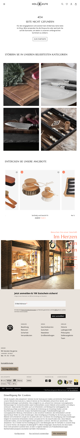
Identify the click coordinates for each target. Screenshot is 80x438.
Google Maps (70, 267)
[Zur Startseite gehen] (40, 4)
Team (63, 338)
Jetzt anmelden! (58, 316)
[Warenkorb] (76, 4)
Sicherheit (24, 333)
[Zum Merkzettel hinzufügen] (17, 172)
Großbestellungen (47, 335)
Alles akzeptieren (59, 433)
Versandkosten (26, 335)
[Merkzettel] (67, 4)
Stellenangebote (67, 335)
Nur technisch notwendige (39, 433)
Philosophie (65, 333)
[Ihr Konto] (71, 4)
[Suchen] (62, 4)
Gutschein (44, 330)
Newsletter (45, 333)
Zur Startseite (40, 39)
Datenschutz (9, 388)
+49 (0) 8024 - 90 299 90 (6, 353)
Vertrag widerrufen (9, 369)
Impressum (17, 388)
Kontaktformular (7, 363)
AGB (55, 310)
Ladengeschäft (66, 330)
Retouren (24, 330)
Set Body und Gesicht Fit (40, 215)
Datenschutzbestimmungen (28, 310)
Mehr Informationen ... (39, 429)
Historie (64, 327)
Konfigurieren (20, 433)
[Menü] (4, 4)
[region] (40, 197)
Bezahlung (25, 327)
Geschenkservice (47, 327)
